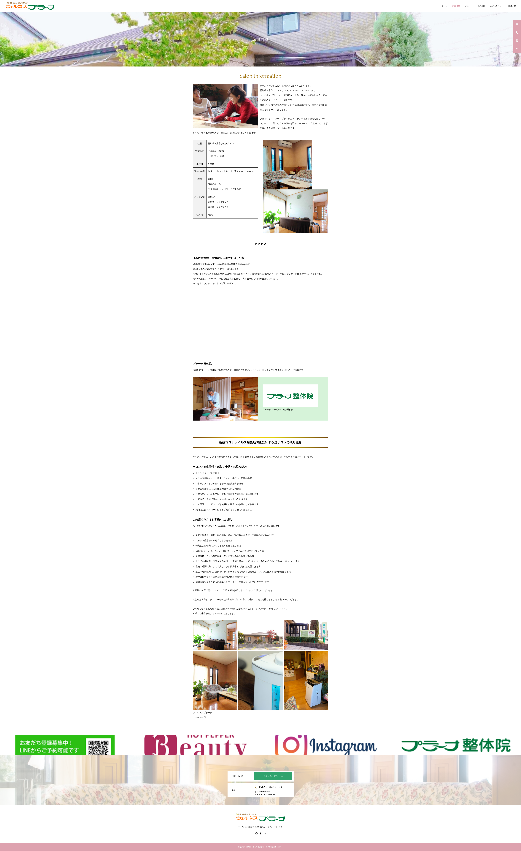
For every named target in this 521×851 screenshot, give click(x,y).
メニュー (468, 6)
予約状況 (481, 6)
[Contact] (264, 833)
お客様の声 (511, 6)
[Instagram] (256, 833)
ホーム (444, 6)
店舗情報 (456, 6)
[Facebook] (260, 833)
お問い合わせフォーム (273, 776)
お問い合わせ (495, 6)
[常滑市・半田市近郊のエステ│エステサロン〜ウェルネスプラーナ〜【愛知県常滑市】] (30, 6)
